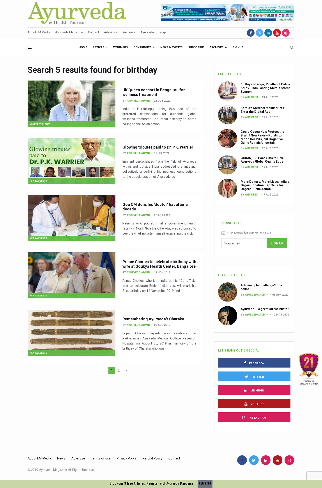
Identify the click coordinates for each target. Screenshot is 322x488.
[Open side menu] (30, 47)
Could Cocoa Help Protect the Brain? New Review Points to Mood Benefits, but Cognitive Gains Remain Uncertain (262, 137)
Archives (216, 47)
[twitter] (259, 33)
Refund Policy (152, 458)
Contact (93, 32)
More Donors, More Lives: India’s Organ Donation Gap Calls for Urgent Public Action (265, 185)
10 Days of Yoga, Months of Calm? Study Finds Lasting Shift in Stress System (265, 88)
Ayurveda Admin (138, 100)
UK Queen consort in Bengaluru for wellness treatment (153, 92)
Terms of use (101, 458)
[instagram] (286, 33)
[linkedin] (268, 33)
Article (98, 47)
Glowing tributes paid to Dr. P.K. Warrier (157, 147)
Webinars (128, 32)
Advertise (110, 32)
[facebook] (251, 33)
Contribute (142, 47)
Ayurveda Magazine (69, 32)
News (61, 458)
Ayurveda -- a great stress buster (265, 309)
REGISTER (205, 483)
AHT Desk (251, 97)
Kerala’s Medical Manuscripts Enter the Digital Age (262, 109)
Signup (238, 47)
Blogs (162, 32)
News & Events (171, 47)
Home (83, 47)
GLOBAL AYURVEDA (40, 124)
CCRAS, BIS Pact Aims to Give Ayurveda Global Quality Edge (262, 159)
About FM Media (39, 32)
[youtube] (277, 33)
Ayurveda (147, 32)
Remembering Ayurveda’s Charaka (153, 319)
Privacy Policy (126, 458)
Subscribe (196, 47)
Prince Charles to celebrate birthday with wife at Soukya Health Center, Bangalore (159, 264)
